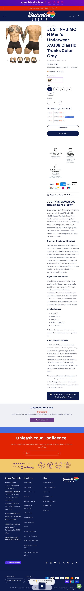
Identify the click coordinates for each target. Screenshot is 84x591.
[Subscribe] (58, 453)
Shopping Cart (48, 482)
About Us (46, 492)
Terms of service (63, 587)
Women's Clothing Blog (30, 547)
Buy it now (63, 133)
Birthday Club (48, 496)
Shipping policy (74, 587)
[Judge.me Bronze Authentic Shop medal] (58, 465)
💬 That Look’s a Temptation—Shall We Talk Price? (63, 396)
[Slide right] (39, 60)
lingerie (17, 491)
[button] (4, 16)
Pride (26, 527)
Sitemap (46, 510)
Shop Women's (29, 492)
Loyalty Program (30, 531)
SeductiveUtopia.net (65, 376)
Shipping (59, 67)
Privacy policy (53, 587)
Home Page (28, 482)
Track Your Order (49, 487)
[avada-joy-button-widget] (79, 586)
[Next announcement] (80, 8)
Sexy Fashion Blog (30, 536)
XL (69, 89)
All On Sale (28, 513)
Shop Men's (28, 487)
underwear (64, 348)
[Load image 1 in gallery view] (13, 60)
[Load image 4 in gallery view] (34, 60)
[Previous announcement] (4, 8)
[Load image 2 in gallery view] (20, 60)
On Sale (27, 496)
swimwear (9, 491)
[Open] (42, 586)
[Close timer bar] (82, 3)
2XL (50, 93)
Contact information (73, 589)
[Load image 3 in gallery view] (27, 60)
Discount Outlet (29, 501)
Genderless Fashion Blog (31, 554)
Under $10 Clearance (28, 507)
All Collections (29, 522)
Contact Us (47, 505)
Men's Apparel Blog (31, 540)
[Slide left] (7, 60)
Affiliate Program (49, 501)
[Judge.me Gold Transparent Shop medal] (41, 465)
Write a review (42, 420)
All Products (28, 517)
